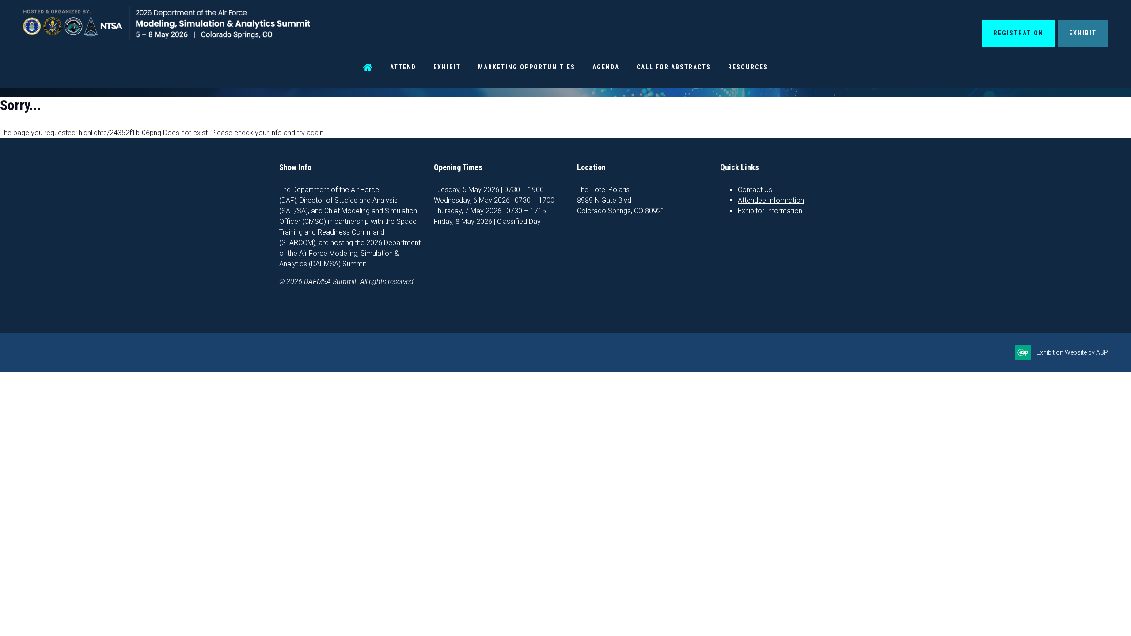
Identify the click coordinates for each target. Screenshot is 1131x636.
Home (368, 67)
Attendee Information (771, 200)
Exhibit (1083, 33)
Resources (748, 67)
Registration (1019, 33)
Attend (403, 67)
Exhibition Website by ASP (1072, 352)
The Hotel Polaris (603, 190)
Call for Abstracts (674, 67)
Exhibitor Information (770, 211)
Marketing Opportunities (526, 67)
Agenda (605, 67)
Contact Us (755, 190)
